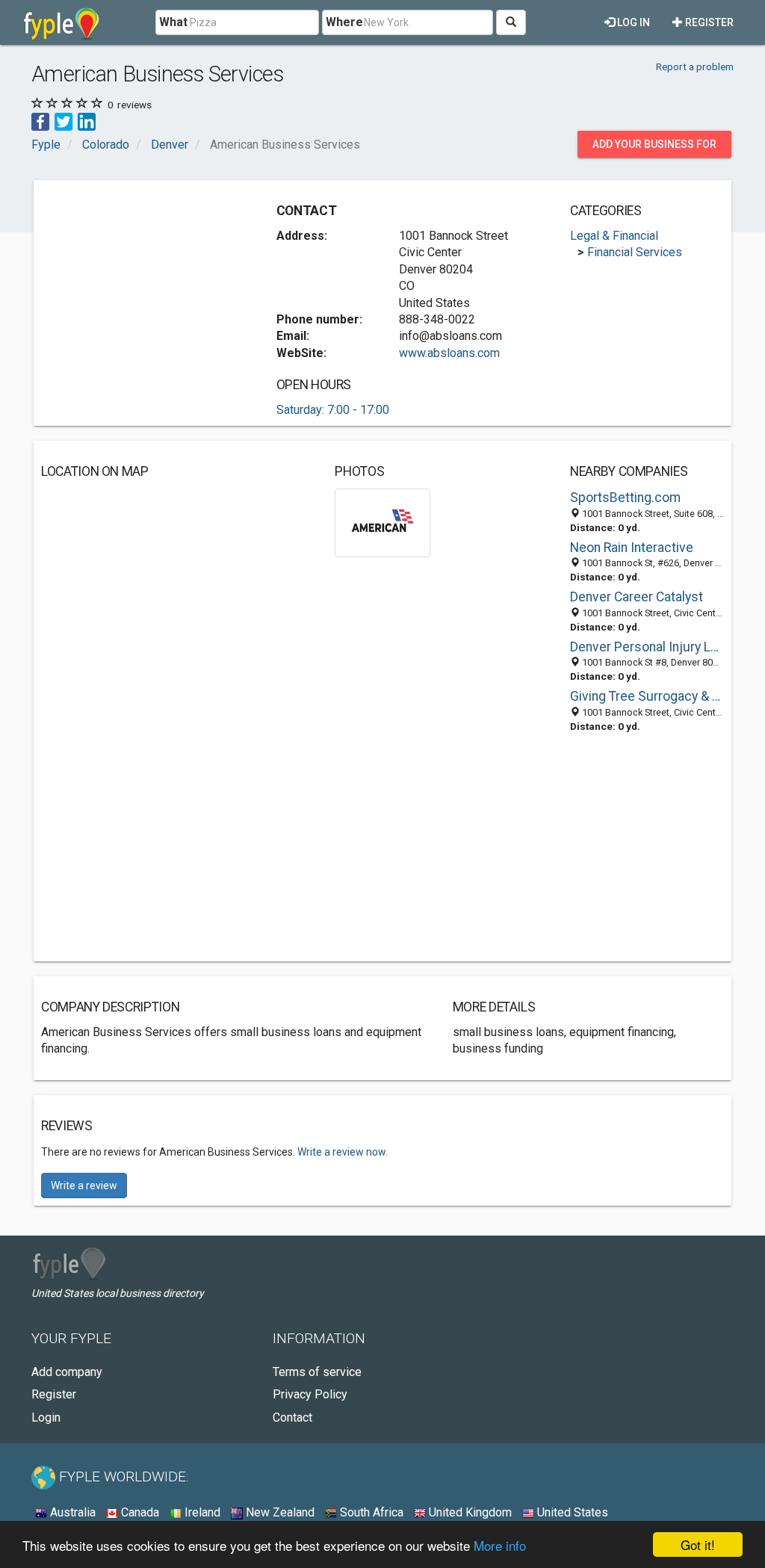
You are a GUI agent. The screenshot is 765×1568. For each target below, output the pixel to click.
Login (46, 1417)
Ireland (201, 1512)
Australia (71, 1512)
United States (571, 1512)
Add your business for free (654, 148)
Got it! (698, 1544)
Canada (138, 1512)
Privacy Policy (310, 1394)
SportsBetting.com (625, 497)
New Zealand (279, 1512)
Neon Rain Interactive (631, 547)
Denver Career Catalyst (636, 596)
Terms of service (317, 1372)
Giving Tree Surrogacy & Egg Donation (647, 696)
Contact (292, 1417)
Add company (66, 1372)
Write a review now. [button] (342, 1152)
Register (708, 22)
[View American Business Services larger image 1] (382, 522)
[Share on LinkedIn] (87, 121)
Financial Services (634, 252)
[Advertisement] (153, 281)
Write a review (84, 1186)
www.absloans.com (449, 353)
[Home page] (61, 22)
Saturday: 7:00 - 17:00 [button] (332, 410)
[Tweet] (63, 121)
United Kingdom (469, 1512)
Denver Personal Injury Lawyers (647, 646)
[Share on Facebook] (40, 121)
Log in (632, 22)
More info (500, 1545)
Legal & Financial (614, 236)
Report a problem (695, 66)
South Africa (370, 1512)
